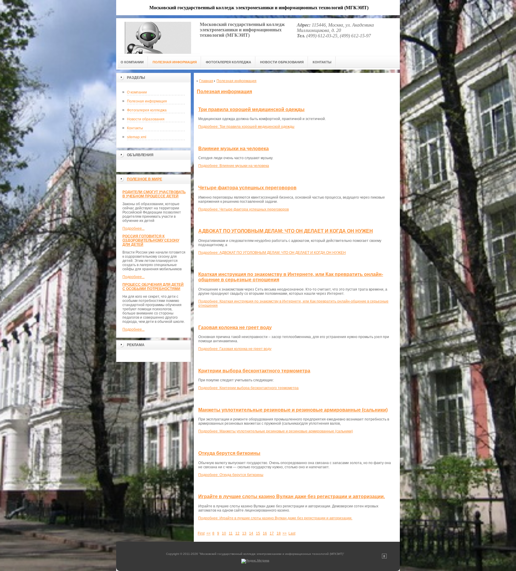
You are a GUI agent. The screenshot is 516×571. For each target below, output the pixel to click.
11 (231, 533)
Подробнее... (133, 228)
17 (272, 533)
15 (258, 533)
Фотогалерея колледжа (147, 110)
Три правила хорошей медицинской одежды (251, 109)
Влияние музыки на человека (233, 148)
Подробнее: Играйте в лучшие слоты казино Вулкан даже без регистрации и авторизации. (275, 518)
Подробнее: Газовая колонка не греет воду (234, 349)
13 (244, 533)
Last (291, 533)
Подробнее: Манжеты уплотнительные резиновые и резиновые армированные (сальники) (275, 431)
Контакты (135, 128)
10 (224, 533)
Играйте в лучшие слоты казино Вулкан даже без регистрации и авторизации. (291, 496)
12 (237, 533)
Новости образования (146, 119)
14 (251, 533)
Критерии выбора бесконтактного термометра (254, 370)
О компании (137, 92)
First (201, 533)
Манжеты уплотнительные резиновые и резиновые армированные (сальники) (293, 409)
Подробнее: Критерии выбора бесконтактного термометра (248, 388)
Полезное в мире (144, 179)
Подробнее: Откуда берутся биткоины (230, 475)
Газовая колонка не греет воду (235, 327)
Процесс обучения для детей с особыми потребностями (153, 287)
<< (208, 533)
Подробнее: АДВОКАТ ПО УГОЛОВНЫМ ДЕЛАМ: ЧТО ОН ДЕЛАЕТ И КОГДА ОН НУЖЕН (272, 253)
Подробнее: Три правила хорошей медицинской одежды (246, 127)
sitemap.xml (136, 137)
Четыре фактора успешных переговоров (247, 187)
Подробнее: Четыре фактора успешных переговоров (243, 209)
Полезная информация (147, 101)
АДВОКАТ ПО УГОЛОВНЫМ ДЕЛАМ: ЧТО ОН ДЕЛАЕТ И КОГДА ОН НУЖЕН (285, 231)
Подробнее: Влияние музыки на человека (233, 166)
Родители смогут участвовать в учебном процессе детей (154, 194)
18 (279, 533)
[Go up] (384, 557)
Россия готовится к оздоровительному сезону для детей (150, 240)
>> (284, 533)
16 (265, 533)
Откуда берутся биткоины (229, 453)
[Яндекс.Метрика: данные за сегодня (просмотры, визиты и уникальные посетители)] (255, 561)
